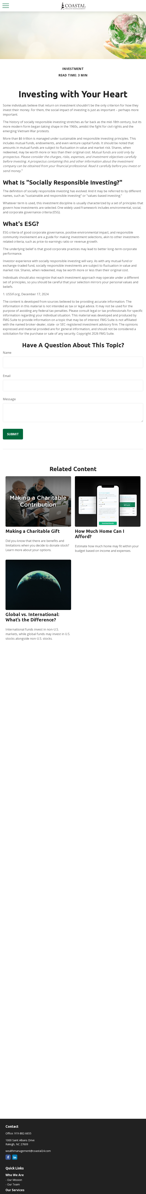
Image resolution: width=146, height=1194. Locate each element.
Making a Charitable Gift (33, 531)
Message (9, 399)
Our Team (13, 1184)
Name (7, 353)
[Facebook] (8, 1157)
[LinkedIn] (14, 1157)
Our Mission (14, 1180)
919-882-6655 (22, 1133)
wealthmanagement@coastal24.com (28, 1151)
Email (6, 376)
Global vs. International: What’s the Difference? (32, 617)
